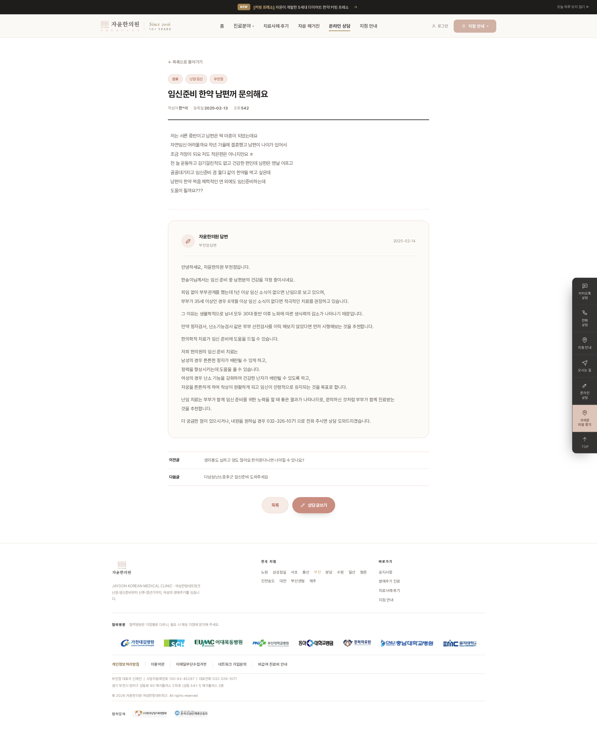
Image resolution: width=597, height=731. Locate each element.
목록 (275, 505)
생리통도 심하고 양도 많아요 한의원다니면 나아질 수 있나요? (254, 460)
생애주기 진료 (389, 581)
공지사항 (385, 572)
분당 (329, 572)
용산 (306, 572)
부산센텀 (298, 581)
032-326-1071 (224, 679)
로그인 (443, 26)
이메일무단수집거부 (191, 664)
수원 (340, 572)
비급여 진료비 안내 (272, 664)
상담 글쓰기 (317, 505)
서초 (294, 572)
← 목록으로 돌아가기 (185, 61)
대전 (283, 581)
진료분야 (242, 26)
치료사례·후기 (276, 26)
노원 (264, 572)
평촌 (363, 572)
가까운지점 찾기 (584, 422)
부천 (317, 572)
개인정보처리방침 (125, 664)
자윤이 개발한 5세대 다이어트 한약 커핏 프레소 (301, 7)
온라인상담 (585, 395)
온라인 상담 (339, 26)
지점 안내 (368, 26)
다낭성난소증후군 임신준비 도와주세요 (236, 476)
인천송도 (268, 581)
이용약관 (157, 664)
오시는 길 (584, 370)
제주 (312, 581)
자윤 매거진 (309, 26)
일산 (352, 572)
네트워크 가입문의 (232, 664)
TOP (584, 447)
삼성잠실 (279, 572)
